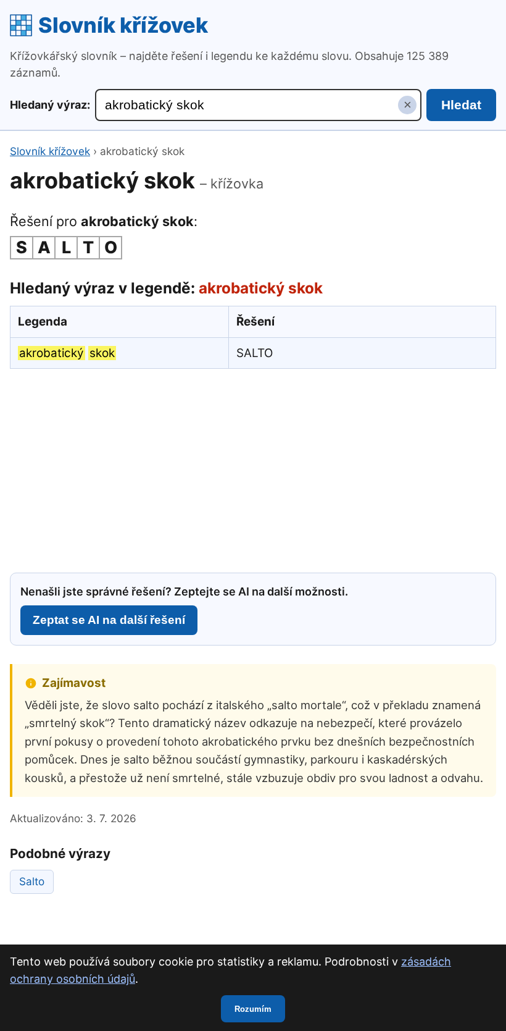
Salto (31, 881)
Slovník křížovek (123, 25)
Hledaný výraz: (50, 104)
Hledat (461, 105)
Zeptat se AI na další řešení (109, 619)
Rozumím (253, 1009)
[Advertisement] (253, 468)
